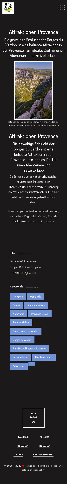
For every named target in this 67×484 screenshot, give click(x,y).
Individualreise (20, 357)
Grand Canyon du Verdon (25, 331)
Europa (16, 305)
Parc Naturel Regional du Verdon (29, 348)
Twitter (18, 454)
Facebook (23, 436)
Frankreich (35, 296)
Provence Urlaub (39, 313)
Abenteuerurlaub (36, 305)
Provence (18, 296)
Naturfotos (18, 313)
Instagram (22, 445)
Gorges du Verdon (22, 339)
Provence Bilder (21, 322)
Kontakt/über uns (43, 454)
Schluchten (18, 366)
